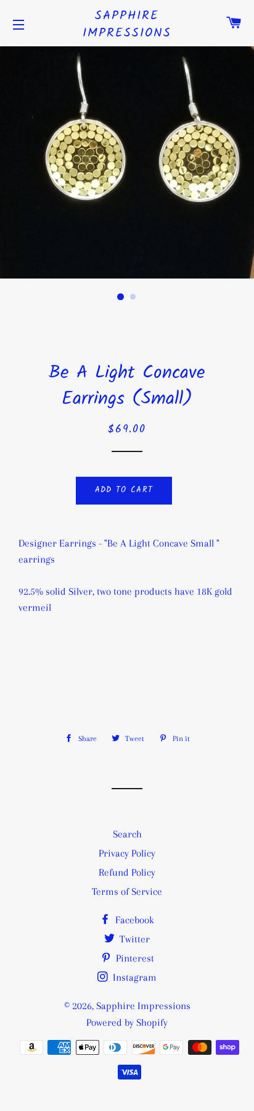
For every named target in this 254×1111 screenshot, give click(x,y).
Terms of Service (127, 891)
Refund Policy (127, 872)
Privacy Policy (127, 853)
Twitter (133, 939)
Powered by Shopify (127, 1022)
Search (127, 834)
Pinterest (133, 958)
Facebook (133, 920)
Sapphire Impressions (127, 24)
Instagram (133, 977)
